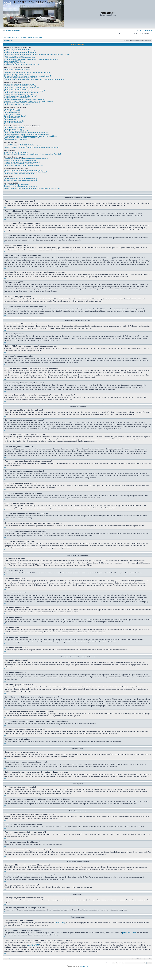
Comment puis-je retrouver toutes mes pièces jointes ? (21, 180)
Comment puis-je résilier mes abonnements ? (19, 174)
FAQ (139, 30)
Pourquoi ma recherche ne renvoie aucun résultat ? (21, 160)
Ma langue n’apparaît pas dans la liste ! (17, 74)
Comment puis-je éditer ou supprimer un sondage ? (21, 93)
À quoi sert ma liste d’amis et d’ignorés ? (17, 152)
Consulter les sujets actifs (34, 37)
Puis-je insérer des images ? (13, 114)
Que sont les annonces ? (12, 118)
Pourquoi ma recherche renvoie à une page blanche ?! (22, 162)
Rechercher (148, 30)
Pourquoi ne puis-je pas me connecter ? (17, 49)
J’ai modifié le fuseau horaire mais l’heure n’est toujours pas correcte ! (27, 72)
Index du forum (8, 40)
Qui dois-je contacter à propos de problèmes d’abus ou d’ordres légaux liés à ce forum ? (33, 188)
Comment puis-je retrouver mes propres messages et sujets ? (24, 165)
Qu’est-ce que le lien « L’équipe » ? (15, 139)
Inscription (17, 30)
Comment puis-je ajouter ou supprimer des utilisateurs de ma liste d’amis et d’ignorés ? (32, 154)
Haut (5, 207)
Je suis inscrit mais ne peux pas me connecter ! (19, 58)
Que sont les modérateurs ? (13, 129)
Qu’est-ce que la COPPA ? (12, 61)
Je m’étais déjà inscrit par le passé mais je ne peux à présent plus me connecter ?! (31, 59)
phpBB (72, 965)
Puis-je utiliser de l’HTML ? (12, 111)
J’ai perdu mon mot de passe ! (13, 56)
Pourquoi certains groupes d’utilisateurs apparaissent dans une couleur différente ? (31, 136)
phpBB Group (60, 923)
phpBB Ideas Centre (129, 933)
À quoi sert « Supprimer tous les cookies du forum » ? (21, 64)
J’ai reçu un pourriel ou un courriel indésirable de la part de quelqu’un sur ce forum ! (31, 147)
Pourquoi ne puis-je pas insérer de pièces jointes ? (20, 96)
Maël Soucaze (84, 966)
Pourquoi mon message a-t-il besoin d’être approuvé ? (22, 103)
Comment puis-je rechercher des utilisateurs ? (19, 164)
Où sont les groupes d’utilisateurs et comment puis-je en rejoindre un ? (27, 133)
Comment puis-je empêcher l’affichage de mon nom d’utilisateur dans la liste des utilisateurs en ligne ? (37, 54)
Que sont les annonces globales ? (15, 116)
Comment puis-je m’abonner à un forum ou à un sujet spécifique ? (25, 172)
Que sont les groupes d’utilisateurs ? (16, 131)
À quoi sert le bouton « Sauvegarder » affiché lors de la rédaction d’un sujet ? (29, 101)
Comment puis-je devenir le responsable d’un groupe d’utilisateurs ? (26, 134)
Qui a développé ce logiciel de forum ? (16, 185)
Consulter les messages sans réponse (14, 37)
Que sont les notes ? (10, 119)
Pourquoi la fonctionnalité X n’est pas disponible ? (20, 186)
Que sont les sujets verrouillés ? (14, 121)
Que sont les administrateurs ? (14, 127)
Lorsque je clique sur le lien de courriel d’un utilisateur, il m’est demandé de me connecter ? (34, 79)
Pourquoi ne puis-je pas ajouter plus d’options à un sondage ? (24, 91)
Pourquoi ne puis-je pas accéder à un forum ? (19, 94)
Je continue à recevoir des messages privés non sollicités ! (23, 146)
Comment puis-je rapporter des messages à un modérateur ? (24, 99)
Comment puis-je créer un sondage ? (16, 89)
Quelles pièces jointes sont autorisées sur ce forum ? (21, 178)
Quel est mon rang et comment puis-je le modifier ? (20, 78)
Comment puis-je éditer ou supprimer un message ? (21, 86)
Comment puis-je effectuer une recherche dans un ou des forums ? (26, 159)
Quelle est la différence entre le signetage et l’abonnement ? (23, 170)
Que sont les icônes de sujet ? (13, 123)
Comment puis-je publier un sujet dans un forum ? (20, 84)
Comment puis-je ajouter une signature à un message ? (22, 87)
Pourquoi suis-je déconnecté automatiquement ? (20, 52)
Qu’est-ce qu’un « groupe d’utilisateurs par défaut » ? (21, 138)
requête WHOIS (33, 945)
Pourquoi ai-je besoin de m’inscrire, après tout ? (19, 51)
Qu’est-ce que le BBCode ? (13, 109)
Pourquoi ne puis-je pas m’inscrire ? (15, 63)
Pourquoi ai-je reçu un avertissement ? (16, 98)
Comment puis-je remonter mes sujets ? (17, 104)
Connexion (8, 30)
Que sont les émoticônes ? (12, 113)
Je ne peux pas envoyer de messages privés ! (19, 144)
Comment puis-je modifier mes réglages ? (17, 69)
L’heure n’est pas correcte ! (12, 71)
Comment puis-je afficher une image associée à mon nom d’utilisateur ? (27, 76)
